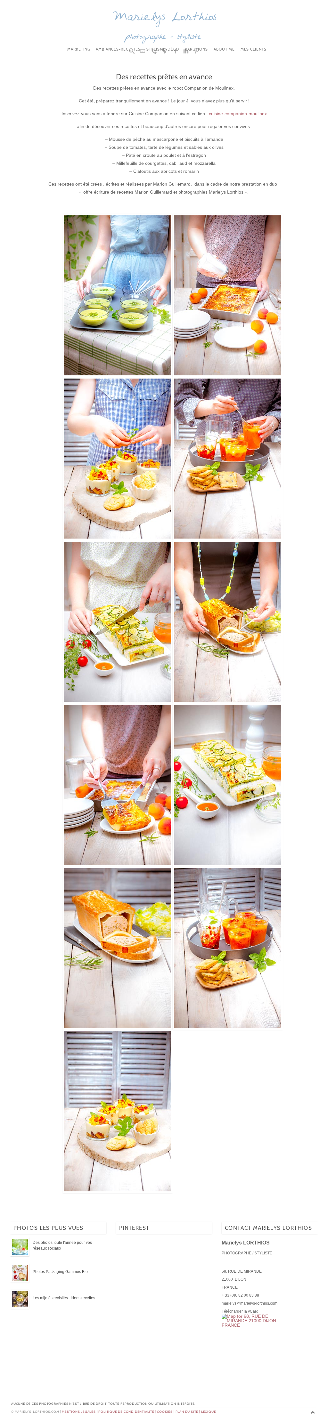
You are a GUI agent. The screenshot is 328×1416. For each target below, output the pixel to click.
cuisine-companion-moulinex (238, 113)
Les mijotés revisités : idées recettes (64, 1298)
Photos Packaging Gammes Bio (60, 1271)
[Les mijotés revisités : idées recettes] (19, 1299)
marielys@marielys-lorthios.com (249, 1303)
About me (224, 49)
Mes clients (254, 49)
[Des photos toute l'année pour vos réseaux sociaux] (19, 1247)
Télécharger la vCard (240, 1311)
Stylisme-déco (162, 49)
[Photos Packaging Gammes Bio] (19, 1273)
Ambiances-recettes (118, 49)
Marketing (78, 49)
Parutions (196, 49)
